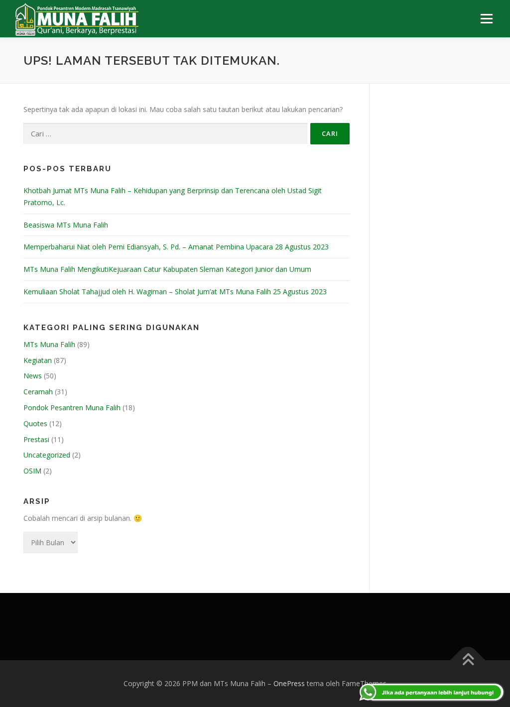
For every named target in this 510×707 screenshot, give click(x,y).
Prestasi (36, 439)
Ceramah (38, 391)
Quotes (35, 423)
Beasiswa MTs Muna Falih (65, 225)
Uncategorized (46, 455)
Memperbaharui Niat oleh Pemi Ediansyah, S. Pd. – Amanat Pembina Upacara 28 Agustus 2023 (176, 246)
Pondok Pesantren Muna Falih (72, 407)
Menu (486, 18)
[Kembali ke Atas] (468, 660)
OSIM (32, 470)
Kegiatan (37, 360)
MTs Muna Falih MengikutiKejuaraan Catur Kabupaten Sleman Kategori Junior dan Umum (167, 269)
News (32, 375)
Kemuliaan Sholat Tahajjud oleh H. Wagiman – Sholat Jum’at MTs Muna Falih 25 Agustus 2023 (175, 291)
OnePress (289, 683)
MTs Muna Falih (49, 344)
